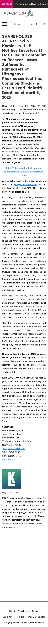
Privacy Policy (37, 622)
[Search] (31, 24)
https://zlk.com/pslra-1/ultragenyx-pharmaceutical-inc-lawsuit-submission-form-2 (24, 172)
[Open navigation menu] (4, 24)
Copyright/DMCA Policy (16, 622)
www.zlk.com (8, 459)
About (12, 611)
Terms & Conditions (35, 617)
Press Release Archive (28, 611)
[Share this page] (44, 24)
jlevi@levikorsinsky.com (25, 184)
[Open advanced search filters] (37, 24)
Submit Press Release (13, 617)
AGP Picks (7, 4)
